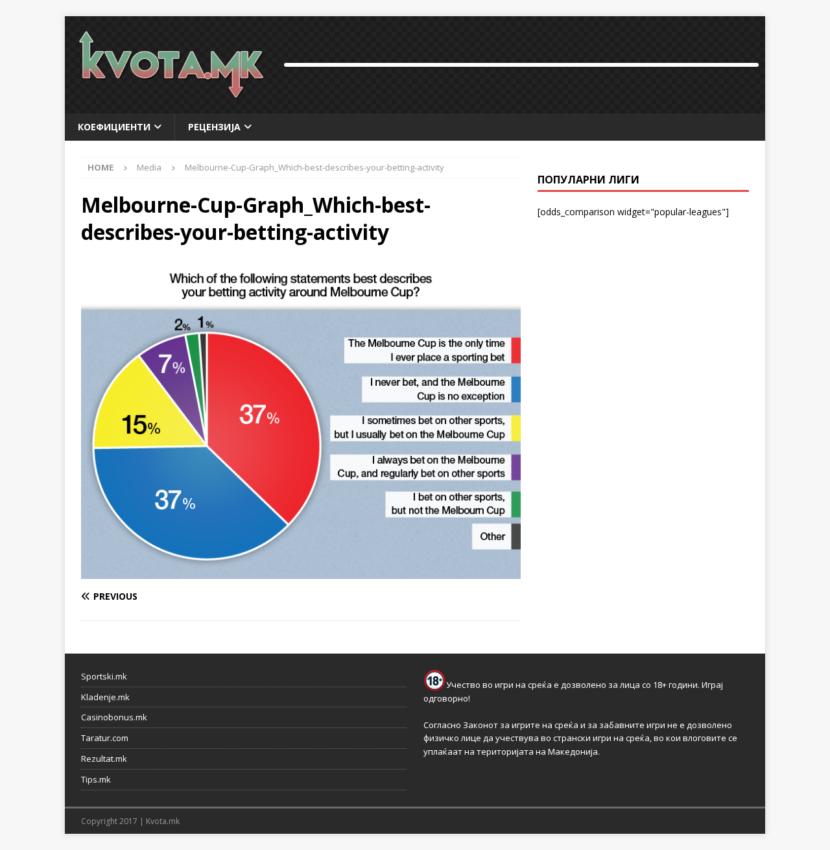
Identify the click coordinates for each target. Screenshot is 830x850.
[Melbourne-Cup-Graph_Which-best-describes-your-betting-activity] (301, 571)
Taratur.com (104, 738)
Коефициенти (114, 127)
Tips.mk (96, 779)
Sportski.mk (104, 676)
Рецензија (214, 127)
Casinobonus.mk (114, 717)
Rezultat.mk (104, 758)
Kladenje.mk (105, 697)
